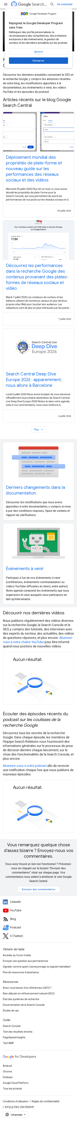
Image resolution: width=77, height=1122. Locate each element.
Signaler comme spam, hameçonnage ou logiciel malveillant (37, 966)
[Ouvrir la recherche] (52, 4)
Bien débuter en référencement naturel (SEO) (28, 993)
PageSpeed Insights (14, 1037)
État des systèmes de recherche (21, 999)
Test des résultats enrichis (17, 1031)
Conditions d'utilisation (15, 1101)
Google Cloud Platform (15, 1082)
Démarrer (38, 60)
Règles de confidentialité (45, 1101)
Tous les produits (12, 1088)
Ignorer (38, 51)
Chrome (7, 1071)
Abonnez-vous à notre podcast (25, 766)
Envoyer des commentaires (38, 889)
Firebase (8, 1077)
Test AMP (8, 1043)
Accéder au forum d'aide (17, 955)
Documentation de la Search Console (24, 1004)
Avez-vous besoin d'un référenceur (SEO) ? (27, 987)
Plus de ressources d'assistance (21, 972)
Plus (39, 429)
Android (7, 1065)
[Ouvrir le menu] (5, 4)
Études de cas (11, 1010)
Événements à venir (25, 568)
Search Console (12, 1026)
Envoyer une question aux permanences (25, 961)
